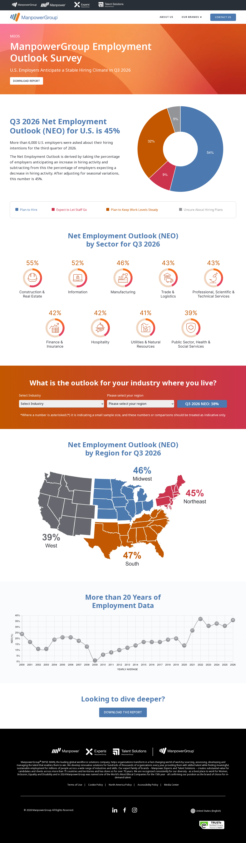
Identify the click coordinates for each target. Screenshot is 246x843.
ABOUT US (166, 17)
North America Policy (120, 784)
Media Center (171, 784)
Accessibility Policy (148, 784)
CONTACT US (223, 17)
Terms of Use (74, 784)
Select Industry (30, 395)
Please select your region (125, 395)
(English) (208, 810)
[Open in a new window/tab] (114, 809)
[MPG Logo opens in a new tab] (176, 752)
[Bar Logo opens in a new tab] (153, 752)
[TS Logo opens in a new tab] (130, 752)
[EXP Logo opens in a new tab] (96, 752)
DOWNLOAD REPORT (26, 81)
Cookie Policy (95, 784)
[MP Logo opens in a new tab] (66, 752)
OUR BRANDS (190, 17)
